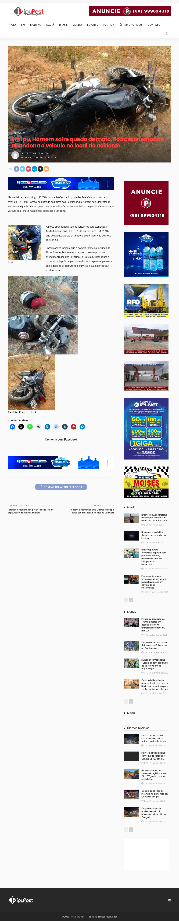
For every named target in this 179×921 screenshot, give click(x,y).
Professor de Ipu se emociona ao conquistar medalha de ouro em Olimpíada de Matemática (154, 582)
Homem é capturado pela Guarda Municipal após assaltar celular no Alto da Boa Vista (92, 511)
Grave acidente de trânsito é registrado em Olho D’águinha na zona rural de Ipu (153, 775)
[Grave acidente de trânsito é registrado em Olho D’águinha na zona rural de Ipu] (131, 774)
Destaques (19, 133)
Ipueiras (35, 25)
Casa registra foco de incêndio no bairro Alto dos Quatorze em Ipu (154, 793)
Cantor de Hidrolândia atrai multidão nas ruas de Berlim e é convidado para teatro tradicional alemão (155, 684)
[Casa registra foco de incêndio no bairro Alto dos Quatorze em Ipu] (131, 794)
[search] (166, 33)
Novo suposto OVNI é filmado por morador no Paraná (153, 535)
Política (108, 25)
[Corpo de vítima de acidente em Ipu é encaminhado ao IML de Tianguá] (131, 812)
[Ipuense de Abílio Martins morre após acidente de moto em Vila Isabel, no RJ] (131, 518)
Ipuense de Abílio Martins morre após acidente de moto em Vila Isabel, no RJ (154, 517)
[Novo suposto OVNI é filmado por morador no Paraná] (131, 536)
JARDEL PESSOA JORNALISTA (35, 153)
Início (12, 25)
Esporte (92, 25)
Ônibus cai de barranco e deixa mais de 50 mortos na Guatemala (154, 645)
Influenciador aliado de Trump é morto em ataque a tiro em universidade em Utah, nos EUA (153, 624)
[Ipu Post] (21, 899)
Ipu (23, 25)
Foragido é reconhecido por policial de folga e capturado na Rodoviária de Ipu (30, 511)
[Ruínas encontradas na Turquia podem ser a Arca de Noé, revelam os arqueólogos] (131, 663)
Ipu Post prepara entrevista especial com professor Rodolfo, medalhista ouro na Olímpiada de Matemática (153, 557)
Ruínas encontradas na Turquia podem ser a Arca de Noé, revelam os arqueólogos (154, 664)
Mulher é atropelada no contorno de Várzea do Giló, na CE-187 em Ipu (153, 755)
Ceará (50, 25)
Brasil (63, 25)
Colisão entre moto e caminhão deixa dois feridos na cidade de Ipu (153, 738)
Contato (154, 25)
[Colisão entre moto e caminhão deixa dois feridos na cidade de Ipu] (131, 739)
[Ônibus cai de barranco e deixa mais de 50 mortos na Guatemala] (131, 646)
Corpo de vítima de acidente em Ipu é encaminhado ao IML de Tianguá (153, 813)
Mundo (77, 25)
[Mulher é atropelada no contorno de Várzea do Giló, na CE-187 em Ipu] (131, 756)
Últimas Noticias (131, 25)
